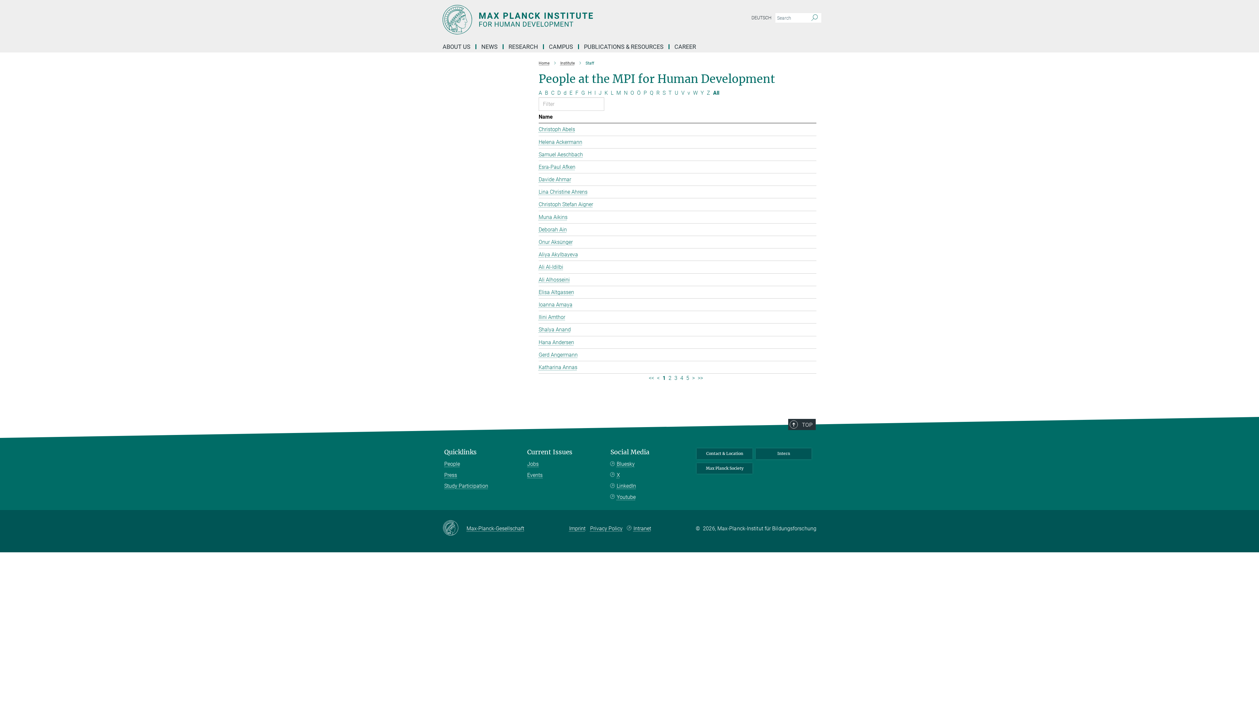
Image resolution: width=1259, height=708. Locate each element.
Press (450, 475)
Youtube (626, 497)
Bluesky (626, 464)
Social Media (629, 452)
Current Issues (549, 452)
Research (523, 46)
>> (700, 378)
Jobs (533, 464)
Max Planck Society (725, 468)
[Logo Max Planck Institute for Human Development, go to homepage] (566, 19)
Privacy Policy (606, 528)
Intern (783, 453)
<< (651, 378)
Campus (561, 46)
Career (685, 46)
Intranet (642, 528)
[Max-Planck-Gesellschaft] (455, 528)
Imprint (577, 528)
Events (535, 475)
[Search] (814, 18)
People (452, 464)
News (489, 46)
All (716, 93)
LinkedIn (626, 486)
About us (456, 46)
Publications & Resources (624, 46)
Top (807, 425)
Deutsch (761, 17)
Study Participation (466, 486)
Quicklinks (460, 452)
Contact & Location (724, 453)
